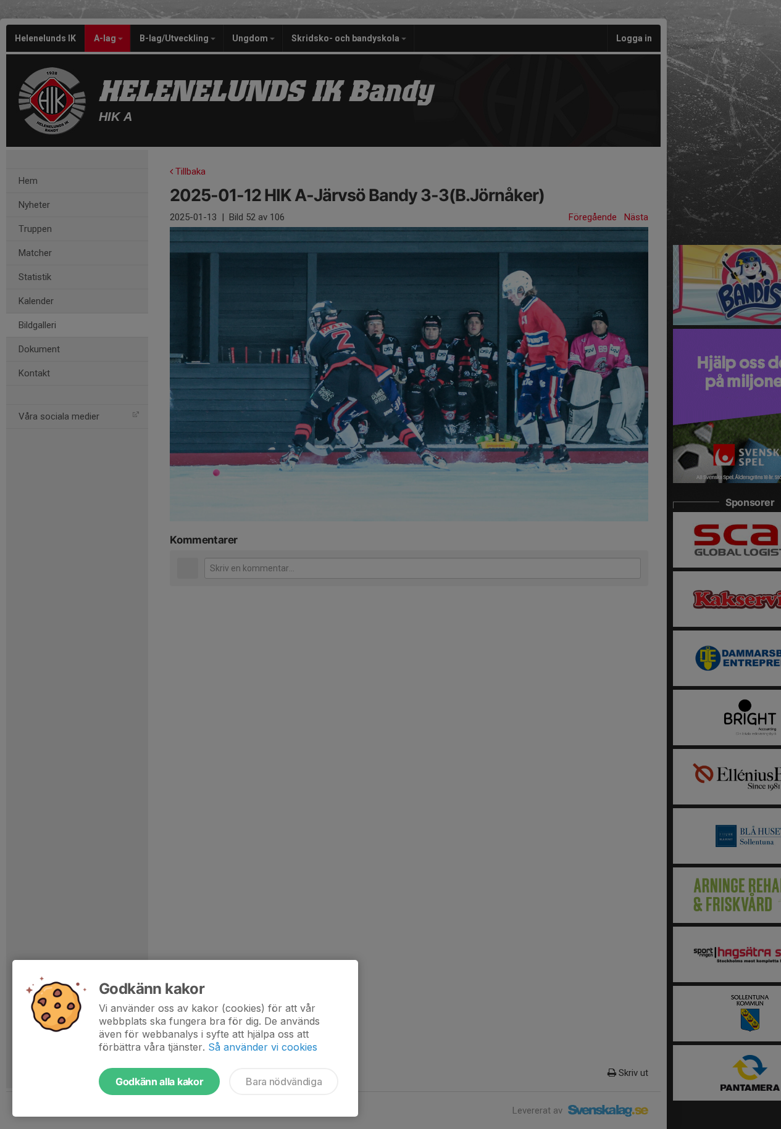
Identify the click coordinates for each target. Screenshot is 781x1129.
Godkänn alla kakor (159, 1081)
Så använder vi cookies (262, 1047)
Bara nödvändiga (284, 1081)
